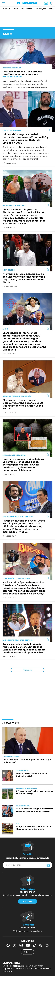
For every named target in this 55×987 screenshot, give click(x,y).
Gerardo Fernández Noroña (17, 396)
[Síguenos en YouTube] (28, 945)
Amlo (5, 329)
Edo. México (26, 9)
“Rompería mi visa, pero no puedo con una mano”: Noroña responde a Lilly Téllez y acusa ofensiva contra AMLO (24, 278)
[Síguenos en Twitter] (14, 945)
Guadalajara (40, 9)
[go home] (27, 962)
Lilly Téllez (9, 270)
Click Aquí (27, 901)
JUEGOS (6, 9)
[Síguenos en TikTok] (34, 945)
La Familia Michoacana (14, 455)
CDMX (15, 9)
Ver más (28, 670)
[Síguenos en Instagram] (21, 945)
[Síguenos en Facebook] (8, 945)
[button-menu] (3, 3)
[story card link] (27, 54)
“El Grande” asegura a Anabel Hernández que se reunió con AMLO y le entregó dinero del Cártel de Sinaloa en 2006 (25, 138)
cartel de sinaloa (12, 130)
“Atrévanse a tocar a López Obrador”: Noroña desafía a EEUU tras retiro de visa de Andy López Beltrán (23, 404)
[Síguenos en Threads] (40, 945)
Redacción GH (14, 77)
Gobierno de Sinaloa (12, 68)
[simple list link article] (27, 741)
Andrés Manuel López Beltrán (18, 517)
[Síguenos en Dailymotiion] (47, 945)
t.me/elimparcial (27, 928)
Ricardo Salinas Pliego (14, 206)
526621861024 (27, 892)
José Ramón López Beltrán (16, 578)
